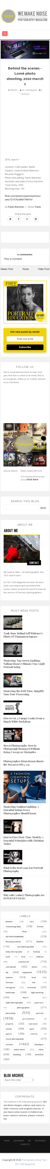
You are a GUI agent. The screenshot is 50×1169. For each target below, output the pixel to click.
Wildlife (39, 942)
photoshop (10, 1013)
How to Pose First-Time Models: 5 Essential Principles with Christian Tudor (23, 840)
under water (19, 1049)
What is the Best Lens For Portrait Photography (23, 869)
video (40, 1049)
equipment (27, 972)
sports (9, 1034)
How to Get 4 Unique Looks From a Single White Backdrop (23, 720)
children (39, 957)
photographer (23, 1007)
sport (31, 1029)
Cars (32, 921)
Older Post (43, 269)
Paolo (38, 206)
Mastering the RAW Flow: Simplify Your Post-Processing (23, 692)
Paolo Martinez (16, 206)
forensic (9, 982)
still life (34, 1034)
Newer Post (7, 269)
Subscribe (25, 347)
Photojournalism (13, 942)
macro (25, 997)
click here (32, 479)
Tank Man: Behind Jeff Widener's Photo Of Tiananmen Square (23, 635)
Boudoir (9, 921)
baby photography (14, 952)
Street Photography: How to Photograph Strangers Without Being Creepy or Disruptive (21, 749)
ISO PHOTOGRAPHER (15, 936)
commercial (23, 962)
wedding (17, 1054)
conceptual (11, 967)
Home (25, 269)
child (23, 957)
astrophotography (25, 947)
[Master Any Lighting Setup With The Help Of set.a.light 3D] (25, 49)
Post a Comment (13, 258)
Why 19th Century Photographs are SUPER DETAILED (24, 896)
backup (36, 952)
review (9, 1029)
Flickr (24, 931)
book (8, 957)
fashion (9, 977)
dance (34, 967)
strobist (9, 1044)
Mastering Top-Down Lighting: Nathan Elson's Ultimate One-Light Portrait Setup (24, 664)
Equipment (18, 1141)
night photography (14, 1002)
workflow (39, 1054)
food (34, 977)
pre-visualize (28, 1019)
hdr (33, 982)
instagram (10, 987)
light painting (37, 992)
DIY (29, 1141)
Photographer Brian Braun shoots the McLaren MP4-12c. (23, 763)
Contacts (25, 1144)
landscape (10, 992)
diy (7, 972)
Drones (40, 926)
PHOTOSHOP (40, 1141)
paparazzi (38, 1002)
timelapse (38, 1044)
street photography (15, 1039)
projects (9, 1024)
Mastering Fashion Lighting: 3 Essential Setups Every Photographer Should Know (21, 810)
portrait (39, 1013)
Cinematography (13, 926)
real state (33, 1024)
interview (31, 987)
